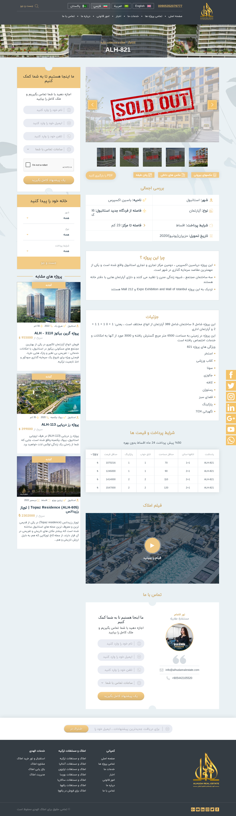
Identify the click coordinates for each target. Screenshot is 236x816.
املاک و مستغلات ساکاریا (71, 780)
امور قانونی (103, 16)
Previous (212, 105)
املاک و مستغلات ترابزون (72, 769)
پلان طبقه (142, 175)
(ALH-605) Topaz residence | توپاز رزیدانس (49, 509)
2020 (43, 417)
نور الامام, (179, 614)
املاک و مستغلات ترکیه (73, 758)
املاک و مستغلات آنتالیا (72, 763)
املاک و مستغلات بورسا (73, 774)
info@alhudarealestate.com (182, 670)
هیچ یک (58, 326)
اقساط (44, 500)
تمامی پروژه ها (153, 16)
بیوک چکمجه (56, 417)
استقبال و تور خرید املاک (31, 758)
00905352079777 (170, 6)
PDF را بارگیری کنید (101, 175)
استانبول (72, 326)
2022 (47, 326)
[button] (94, 454)
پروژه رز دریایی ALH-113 (60, 424)
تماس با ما (68, 16)
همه (66, 218)
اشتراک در (76, 728)
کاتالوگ (131, 42)
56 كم (37, 326)
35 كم (33, 417)
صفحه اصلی (175, 16)
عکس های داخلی (171, 175)
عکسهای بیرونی (203, 175)
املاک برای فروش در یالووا (72, 790)
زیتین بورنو (57, 500)
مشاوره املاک (38, 763)
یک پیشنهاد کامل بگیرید (121, 696)
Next (92, 105)
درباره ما (85, 16)
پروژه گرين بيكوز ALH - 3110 (56, 333)
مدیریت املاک (37, 774)
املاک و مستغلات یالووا (73, 785)
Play (152, 545)
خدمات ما (133, 16)
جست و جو (26, 5)
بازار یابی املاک (36, 769)
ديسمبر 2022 (30, 500)
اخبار (118, 16)
